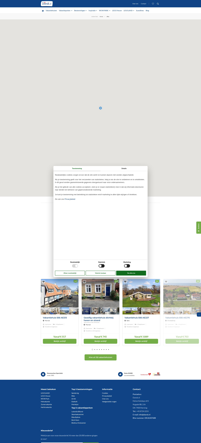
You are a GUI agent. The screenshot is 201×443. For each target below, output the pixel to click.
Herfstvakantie (46, 407)
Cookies (105, 393)
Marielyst (75, 404)
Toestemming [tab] (77, 168)
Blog (147, 10)
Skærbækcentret (78, 414)
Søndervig (75, 393)
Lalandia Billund (77, 411)
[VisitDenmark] (145, 375)
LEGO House (117, 10)
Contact (143, 4)
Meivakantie (45, 402)
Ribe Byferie (76, 417)
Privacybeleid (107, 396)
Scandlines (140, 10)
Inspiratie (92, 10)
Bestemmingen (79, 10)
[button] (100, 108)
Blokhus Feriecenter (79, 423)
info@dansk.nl (144, 414)
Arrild (74, 399)
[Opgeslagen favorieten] (153, 3)
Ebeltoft (74, 402)
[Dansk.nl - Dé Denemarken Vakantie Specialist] (47, 3)
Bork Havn (75, 420)
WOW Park (45, 399)
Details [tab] (124, 168)
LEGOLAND (128, 10)
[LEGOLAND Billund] (156, 375)
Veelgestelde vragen (109, 402)
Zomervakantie (46, 404)
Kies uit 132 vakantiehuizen (100, 357)
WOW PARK (104, 10)
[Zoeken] (157, 3)
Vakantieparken (65, 10)
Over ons (135, 4)
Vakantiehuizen (51, 10)
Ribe (73, 396)
